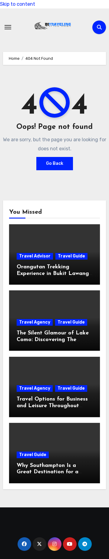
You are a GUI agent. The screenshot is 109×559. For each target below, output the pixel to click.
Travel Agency (34, 322)
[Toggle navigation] (8, 27)
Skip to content (17, 4)
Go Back (54, 163)
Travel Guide (71, 256)
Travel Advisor (35, 256)
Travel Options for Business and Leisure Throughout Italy (52, 406)
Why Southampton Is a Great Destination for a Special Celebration (47, 472)
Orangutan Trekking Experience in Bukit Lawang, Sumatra (53, 273)
